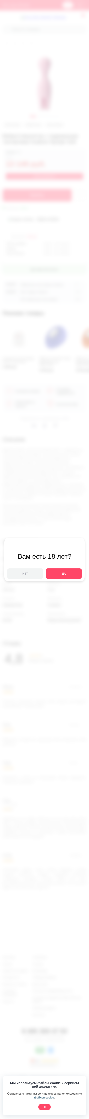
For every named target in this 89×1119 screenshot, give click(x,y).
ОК (45, 1107)
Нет (25, 573)
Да (64, 573)
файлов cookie (44, 1097)
